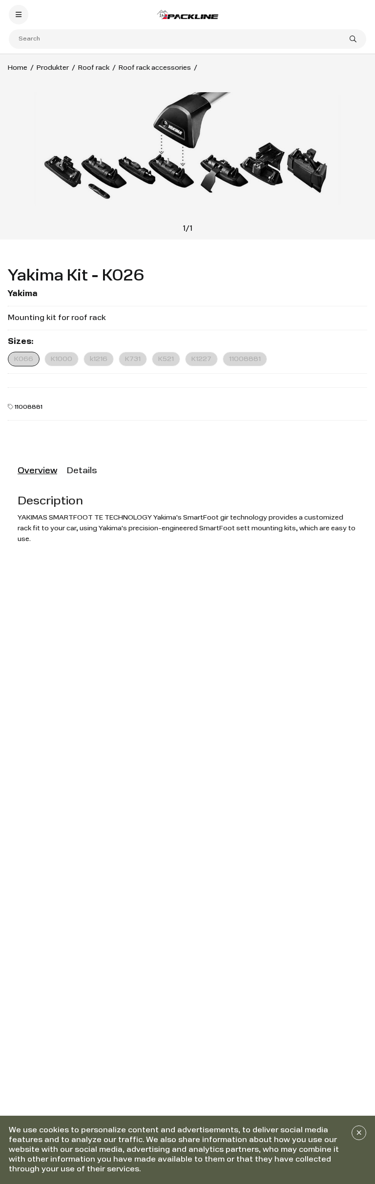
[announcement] (359, 1132)
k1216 (98, 359)
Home (17, 67)
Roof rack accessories (155, 67)
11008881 (245, 359)
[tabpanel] (187, 519)
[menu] (18, 14)
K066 (23, 359)
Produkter (53, 67)
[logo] (187, 14)
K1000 (61, 359)
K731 (133, 359)
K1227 (201, 359)
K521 (166, 359)
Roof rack (93, 67)
